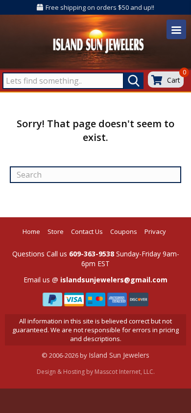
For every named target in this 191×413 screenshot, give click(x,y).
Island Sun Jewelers (119, 355)
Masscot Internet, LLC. (125, 371)
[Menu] (176, 29)
